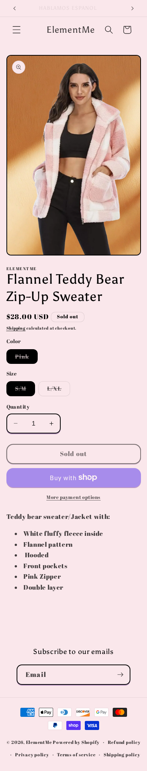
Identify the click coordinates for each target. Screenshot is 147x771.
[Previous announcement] (14, 8)
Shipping (16, 328)
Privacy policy (32, 754)
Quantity (18, 406)
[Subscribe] (120, 675)
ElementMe (39, 742)
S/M (25, 390)
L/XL (58, 390)
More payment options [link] (73, 497)
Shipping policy (122, 754)
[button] (17, 30)
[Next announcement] (132, 8)
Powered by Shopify (76, 742)
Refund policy (124, 742)
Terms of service (76, 754)
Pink (26, 358)
